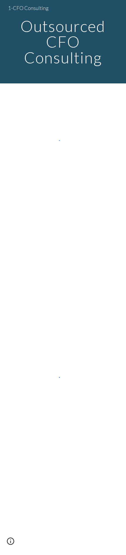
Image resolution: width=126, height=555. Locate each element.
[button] (11, 543)
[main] (63, 42)
